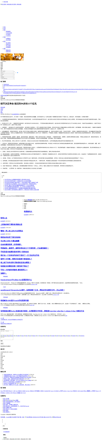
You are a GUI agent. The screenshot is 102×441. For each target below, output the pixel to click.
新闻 (88, 391)
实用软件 (8, 38)
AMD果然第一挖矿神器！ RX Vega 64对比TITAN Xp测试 (17, 380)
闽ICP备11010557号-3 (46, 417)
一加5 (14, 391)
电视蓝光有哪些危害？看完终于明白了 (15, 266)
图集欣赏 (8, 50)
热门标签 (8, 42)
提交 (2, 343)
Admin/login (6, 84)
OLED (24, 392)
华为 (4, 391)
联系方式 (8, 44)
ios (59, 391)
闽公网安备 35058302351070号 (33, 417)
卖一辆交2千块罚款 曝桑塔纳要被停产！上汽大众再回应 (19, 185)
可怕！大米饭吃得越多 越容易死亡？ (14, 270)
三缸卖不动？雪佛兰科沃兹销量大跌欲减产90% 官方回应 (17, 377)
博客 (4, 48)
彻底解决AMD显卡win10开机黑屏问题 (15, 300)
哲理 (61, 391)
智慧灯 (94, 391)
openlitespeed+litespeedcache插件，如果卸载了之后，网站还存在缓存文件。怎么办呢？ (33, 290)
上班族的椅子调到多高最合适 (11, 224)
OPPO (11, 392)
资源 (4, 37)
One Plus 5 (28, 391)
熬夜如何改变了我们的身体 (11, 237)
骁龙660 (32, 391)
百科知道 (5, 297)
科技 (4, 27)
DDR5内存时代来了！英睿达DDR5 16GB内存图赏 (17, 181)
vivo (91, 391)
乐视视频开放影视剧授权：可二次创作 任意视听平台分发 (19, 186)
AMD (31, 305)
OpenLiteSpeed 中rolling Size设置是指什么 (16, 280)
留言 (4, 41)
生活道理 (5, 95)
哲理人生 (4, 218)
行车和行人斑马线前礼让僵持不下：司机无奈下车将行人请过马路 (21, 189)
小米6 (78, 391)
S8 (43, 391)
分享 (36, 284)
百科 (4, 30)
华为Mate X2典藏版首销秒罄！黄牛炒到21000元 (17, 179)
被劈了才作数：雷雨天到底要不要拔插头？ (16, 259)
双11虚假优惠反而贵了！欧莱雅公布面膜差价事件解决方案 (20, 188)
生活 (4, 28)
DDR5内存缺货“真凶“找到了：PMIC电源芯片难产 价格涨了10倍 (21, 182)
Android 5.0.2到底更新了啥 (9, 383)
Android (46, 391)
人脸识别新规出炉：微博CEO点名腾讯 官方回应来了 (16, 374)
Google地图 (9, 417)
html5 (4, 286)
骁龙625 (3, 392)
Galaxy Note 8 (70, 391)
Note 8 (17, 391)
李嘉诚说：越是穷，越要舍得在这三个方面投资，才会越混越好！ (25, 248)
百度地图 (3, 417)
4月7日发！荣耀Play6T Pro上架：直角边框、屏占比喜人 (17, 384)
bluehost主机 (9, 32)
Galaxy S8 (53, 391)
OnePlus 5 (65, 391)
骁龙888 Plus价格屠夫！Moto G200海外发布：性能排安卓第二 (20, 183)
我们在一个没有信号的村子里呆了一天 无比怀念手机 (20, 255)
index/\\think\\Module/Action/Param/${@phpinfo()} (14, 85)
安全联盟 (14, 417)
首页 (2, 95)
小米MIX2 (8, 392)
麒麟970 (39, 391)
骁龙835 (75, 391)
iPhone (85, 391)
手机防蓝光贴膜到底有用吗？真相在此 (15, 252)
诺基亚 (23, 391)
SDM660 (57, 391)
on (3, 86)
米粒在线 (29, 199)
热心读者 (8, 45)
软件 (49, 391)
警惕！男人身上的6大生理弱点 (12, 231)
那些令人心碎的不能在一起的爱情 (11, 381)
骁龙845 (20, 391)
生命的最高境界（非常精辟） (11, 244)
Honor (2, 391)
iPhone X (15, 392)
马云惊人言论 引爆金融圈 (10, 241)
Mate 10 (98, 391)
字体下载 (5, 1)
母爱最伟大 (28, 211)
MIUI (22, 392)
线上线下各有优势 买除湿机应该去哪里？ (16, 262)
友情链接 (8, 47)
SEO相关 (8, 34)
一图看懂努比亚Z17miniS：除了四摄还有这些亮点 (15, 376)
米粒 (23, 417)
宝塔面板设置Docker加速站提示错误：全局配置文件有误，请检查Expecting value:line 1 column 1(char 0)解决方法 (42, 311)
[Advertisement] (51, 15)
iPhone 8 (10, 391)
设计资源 (8, 40)
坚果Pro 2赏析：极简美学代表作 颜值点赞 (13, 379)
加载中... (4, 273)
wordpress (8, 35)
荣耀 (42, 391)
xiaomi (81, 391)
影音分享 (8, 51)
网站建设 (8, 31)
